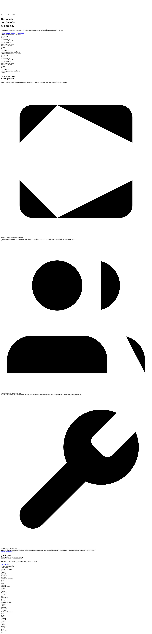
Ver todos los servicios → (8, 551)
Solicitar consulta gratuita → (8, 33)
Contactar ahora (5, 564)
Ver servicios (20, 33)
